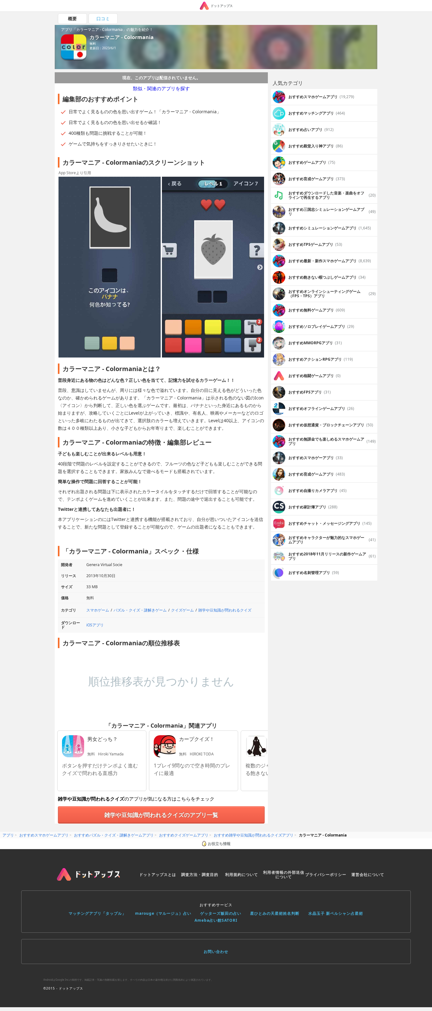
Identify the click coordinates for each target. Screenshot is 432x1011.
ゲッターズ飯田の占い (220, 913)
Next (260, 267)
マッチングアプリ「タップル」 (97, 913)
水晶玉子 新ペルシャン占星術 (335, 913)
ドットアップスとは (157, 874)
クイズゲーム (182, 610)
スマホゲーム (97, 610)
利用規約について (241, 874)
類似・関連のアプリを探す (161, 88)
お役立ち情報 (219, 843)
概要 (72, 18)
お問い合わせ (216, 951)
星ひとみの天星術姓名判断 (274, 913)
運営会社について (367, 874)
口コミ (103, 18)
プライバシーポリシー (325, 874)
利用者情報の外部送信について (283, 874)
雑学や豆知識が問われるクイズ (224, 610)
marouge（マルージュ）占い (163, 913)
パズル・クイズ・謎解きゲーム (140, 610)
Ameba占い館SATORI (216, 920)
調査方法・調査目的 (199, 874)
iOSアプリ (95, 625)
